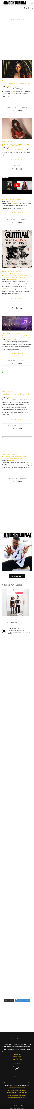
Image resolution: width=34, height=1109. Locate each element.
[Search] (29, 2)
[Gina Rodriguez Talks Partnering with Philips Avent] (17, 880)
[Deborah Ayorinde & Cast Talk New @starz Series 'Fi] (17, 934)
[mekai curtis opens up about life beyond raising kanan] (17, 551)
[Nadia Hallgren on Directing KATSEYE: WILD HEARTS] (17, 753)
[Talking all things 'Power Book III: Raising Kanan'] (17, 898)
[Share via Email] (21, 110)
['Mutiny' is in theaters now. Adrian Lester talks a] (17, 663)
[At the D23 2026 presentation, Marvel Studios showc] (17, 699)
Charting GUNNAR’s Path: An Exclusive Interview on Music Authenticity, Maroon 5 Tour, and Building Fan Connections (16, 275)
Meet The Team (17, 1059)
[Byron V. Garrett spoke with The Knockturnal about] (17, 862)
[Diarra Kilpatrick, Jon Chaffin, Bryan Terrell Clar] (17, 952)
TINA (14, 91)
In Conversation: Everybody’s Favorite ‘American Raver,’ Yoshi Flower (14, 457)
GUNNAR (5, 289)
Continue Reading (17, 101)
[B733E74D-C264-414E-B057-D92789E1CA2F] (17, 372)
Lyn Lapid (24, 150)
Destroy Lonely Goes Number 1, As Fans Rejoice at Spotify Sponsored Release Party (16, 337)
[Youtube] (32, 8)
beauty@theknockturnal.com (17, 1097)
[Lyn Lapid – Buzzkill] (17, 119)
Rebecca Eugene (13, 87)
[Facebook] (24, 8)
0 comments (23, 107)
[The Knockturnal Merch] (15, 590)
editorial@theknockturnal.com (17, 1095)
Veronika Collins (13, 398)
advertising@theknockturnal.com (17, 1092)
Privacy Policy (17, 1056)
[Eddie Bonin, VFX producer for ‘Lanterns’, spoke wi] (17, 789)
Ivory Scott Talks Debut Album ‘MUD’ (15, 199)
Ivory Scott (16, 203)
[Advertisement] (17, 40)
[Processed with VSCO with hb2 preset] (17, 437)
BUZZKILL (18, 150)
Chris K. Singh (12, 339)
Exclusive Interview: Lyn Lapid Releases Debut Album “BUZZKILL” (15, 145)
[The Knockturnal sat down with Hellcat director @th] (17, 771)
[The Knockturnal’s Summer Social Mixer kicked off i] (17, 844)
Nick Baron (11, 460)
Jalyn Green (11, 201)
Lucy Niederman (13, 279)
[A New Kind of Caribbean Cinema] (17, 61)
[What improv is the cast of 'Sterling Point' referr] (17, 807)
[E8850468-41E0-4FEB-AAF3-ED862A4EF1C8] (17, 316)
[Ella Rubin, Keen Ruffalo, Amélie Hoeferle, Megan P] (17, 645)
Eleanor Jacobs (12, 148)
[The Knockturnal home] (17, 1010)
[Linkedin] (30, 8)
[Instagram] (28, 8)
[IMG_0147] (17, 231)
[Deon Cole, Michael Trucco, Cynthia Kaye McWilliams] (17, 970)
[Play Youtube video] (17, 185)
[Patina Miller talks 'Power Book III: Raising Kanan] (17, 916)
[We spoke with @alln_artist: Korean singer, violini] (17, 717)
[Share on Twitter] (17, 110)
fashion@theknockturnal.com (17, 1090)
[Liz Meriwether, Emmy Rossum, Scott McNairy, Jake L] (17, 988)
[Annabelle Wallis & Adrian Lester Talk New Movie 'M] (17, 681)
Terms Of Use (17, 1054)
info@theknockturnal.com (17, 1088)
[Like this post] (13, 110)
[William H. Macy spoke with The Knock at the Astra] (17, 735)
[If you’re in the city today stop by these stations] (17, 825)
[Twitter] (26, 8)
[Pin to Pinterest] (19, 110)
